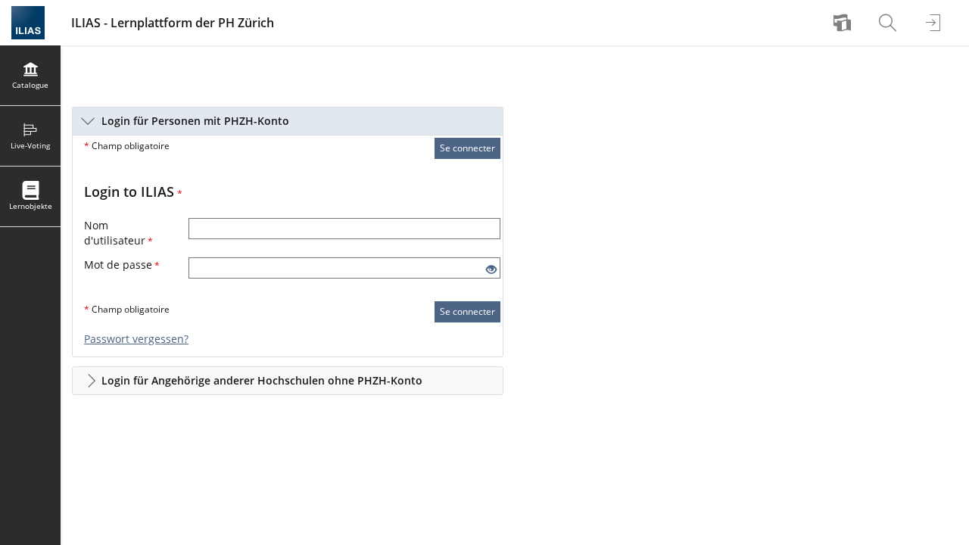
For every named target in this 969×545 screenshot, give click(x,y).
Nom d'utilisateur (118, 233)
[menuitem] (844, 22)
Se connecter (467, 148)
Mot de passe (122, 264)
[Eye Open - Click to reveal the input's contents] (491, 270)
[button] (287, 121)
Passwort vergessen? (136, 339)
